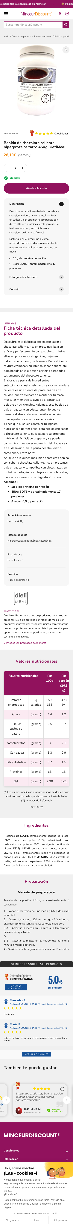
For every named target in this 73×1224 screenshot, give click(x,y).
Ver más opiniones (36, 1054)
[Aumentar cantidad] (22, 168)
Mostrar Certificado (15, 987)
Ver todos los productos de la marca (25, 643)
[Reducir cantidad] (8, 168)
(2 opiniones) (61, 133)
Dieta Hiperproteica (21, 36)
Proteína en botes (43, 36)
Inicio (6, 36)
